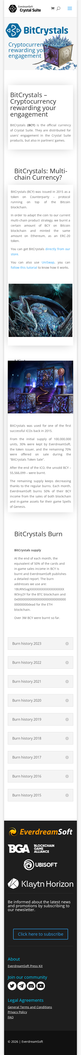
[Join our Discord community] (31, 989)
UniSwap (48, 262)
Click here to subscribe (40, 934)
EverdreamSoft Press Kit (25, 966)
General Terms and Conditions (30, 1007)
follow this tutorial (24, 267)
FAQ (11, 1017)
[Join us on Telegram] (21, 989)
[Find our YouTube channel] (40, 989)
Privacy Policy (17, 1012)
